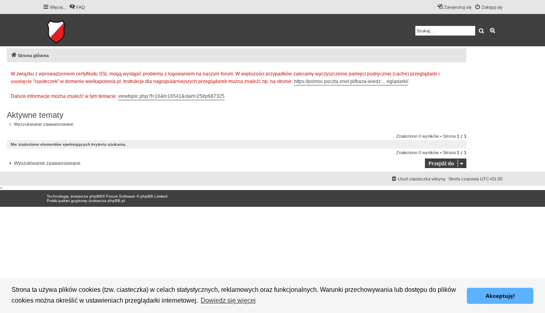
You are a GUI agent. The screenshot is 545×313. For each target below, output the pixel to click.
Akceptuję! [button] (500, 296)
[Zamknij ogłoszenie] (460, 72)
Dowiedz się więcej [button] (228, 300)
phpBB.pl (116, 200)
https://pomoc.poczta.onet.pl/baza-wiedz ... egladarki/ (351, 81)
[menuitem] (77, 7)
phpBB (95, 196)
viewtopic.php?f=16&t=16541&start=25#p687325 (171, 96)
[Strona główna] (81, 30)
